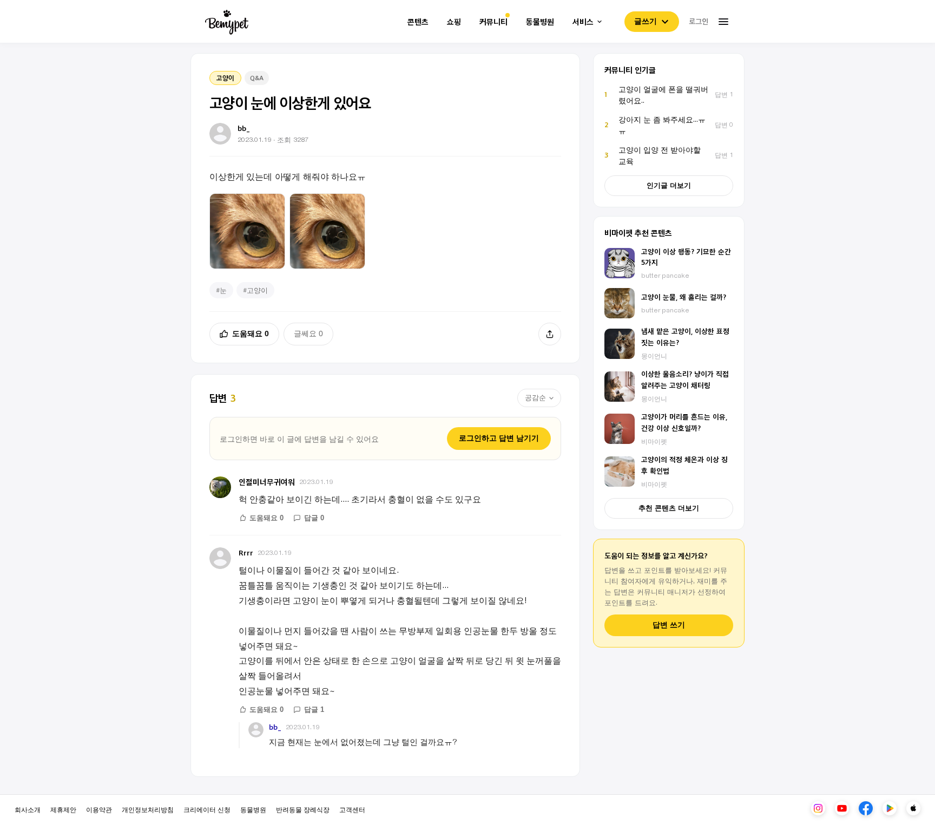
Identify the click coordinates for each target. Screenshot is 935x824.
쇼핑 (454, 22)
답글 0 (314, 518)
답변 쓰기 (669, 625)
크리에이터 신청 (207, 809)
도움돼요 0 (250, 333)
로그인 (698, 21)
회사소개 (28, 809)
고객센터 (352, 809)
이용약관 (99, 809)
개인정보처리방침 (148, 809)
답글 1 (314, 709)
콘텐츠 (418, 22)
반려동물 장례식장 (303, 809)
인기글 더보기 (669, 185)
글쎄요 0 (308, 333)
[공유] (549, 334)
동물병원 (540, 22)
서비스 (583, 22)
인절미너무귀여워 (267, 481)
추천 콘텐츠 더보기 (668, 508)
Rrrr (246, 552)
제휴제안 (63, 809)
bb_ (275, 727)
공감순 (535, 398)
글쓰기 (645, 21)
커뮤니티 (493, 22)
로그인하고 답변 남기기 (499, 438)
